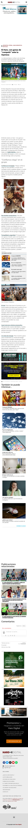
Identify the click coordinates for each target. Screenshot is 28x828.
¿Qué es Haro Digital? (8, 775)
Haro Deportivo (17, 45)
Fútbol (11, 45)
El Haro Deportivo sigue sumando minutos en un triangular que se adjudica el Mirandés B (14, 600)
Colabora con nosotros (9, 787)
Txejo (20, 381)
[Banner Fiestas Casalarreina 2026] (14, 686)
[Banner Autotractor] (14, 704)
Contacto (5, 791)
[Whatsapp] (16, 762)
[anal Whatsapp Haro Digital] (14, 667)
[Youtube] (13, 762)
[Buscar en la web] (1, 2)
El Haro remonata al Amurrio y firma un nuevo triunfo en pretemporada (13, 583)
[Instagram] (10, 762)
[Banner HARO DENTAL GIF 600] (14, 13)
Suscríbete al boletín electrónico (12, 785)
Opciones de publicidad (9, 779)
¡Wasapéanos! (6, 789)
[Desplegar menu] (26, 2)
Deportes (5, 45)
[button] (14, 817)
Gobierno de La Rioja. (12, 801)
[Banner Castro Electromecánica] (14, 360)
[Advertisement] (14, 29)
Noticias (5, 46)
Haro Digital (19, 824)
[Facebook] (4, 762)
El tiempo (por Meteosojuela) (11, 783)
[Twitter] (7, 762)
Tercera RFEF (14, 381)
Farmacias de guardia (8, 781)
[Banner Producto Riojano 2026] (14, 212)
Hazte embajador (7, 777)
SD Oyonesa (6, 381)
